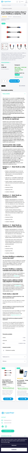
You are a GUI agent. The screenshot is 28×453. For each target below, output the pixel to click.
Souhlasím (14, 449)
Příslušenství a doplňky (10, 350)
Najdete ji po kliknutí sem (16, 315)
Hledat (25, 5)
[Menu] (26, 1)
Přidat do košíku (13, 81)
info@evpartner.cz (7, 420)
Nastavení (14, 445)
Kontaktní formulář (7, 430)
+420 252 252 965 (7, 422)
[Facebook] (2, 426)
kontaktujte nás (18, 285)
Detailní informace (5, 62)
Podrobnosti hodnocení (17, 16)
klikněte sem (16, 275)
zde (9, 442)
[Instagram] (6, 426)
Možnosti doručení (19, 77)
